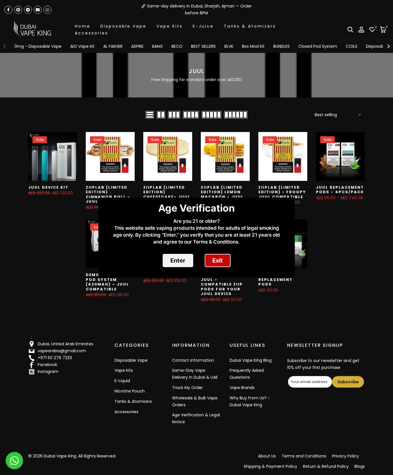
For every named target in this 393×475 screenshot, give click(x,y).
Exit (217, 260)
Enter (177, 260)
